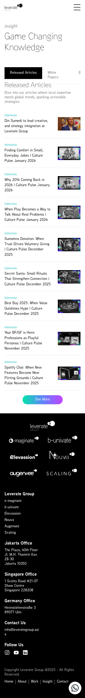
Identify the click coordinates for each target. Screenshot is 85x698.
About (22, 681)
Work (34, 681)
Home (9, 681)
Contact (62, 681)
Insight (48, 681)
